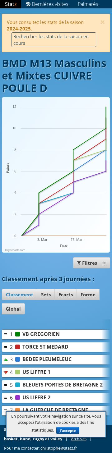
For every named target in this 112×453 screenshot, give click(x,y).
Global (13, 309)
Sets (46, 294)
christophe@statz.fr (58, 448)
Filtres (89, 263)
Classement (19, 294)
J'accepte (68, 430)
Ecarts (65, 294)
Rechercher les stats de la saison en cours (51, 39)
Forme (88, 294)
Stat (10, 4)
